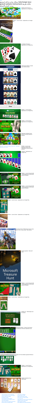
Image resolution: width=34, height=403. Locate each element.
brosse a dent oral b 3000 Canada (7, 402)
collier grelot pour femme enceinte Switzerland (24, 399)
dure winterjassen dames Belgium (7, 398)
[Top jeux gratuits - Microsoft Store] (10, 266)
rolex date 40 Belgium (5, 400)
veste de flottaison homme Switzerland (8, 394)
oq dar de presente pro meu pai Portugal (8, 395)
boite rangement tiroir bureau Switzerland (24, 402)
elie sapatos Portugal (5, 397)
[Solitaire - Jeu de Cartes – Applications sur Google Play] (6, 31)
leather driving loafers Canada (22, 396)
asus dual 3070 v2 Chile (21, 395)
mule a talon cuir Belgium (21, 394)
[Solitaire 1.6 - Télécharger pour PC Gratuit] (10, 318)
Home (1, 0)
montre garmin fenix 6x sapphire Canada (8, 399)
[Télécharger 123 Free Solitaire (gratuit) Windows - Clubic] (7, 359)
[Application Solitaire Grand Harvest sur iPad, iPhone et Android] (10, 139)
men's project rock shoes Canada (22, 397)
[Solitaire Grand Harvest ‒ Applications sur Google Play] (10, 13)
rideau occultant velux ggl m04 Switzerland (8, 401)
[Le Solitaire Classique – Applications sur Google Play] (10, 54)
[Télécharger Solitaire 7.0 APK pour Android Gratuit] (10, 86)
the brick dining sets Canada (6, 396)
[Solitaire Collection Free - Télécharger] (10, 385)
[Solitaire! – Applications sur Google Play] (10, 161)
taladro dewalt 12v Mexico (21, 401)
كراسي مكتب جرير (20, 398)
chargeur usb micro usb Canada (22, 400)
